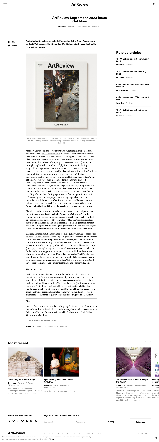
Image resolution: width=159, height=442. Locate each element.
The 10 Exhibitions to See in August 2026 (132, 60)
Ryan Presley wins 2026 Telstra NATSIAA (58, 380)
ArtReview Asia (122, 90)
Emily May (12, 383)
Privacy (51, 439)
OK (155, 438)
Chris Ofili (85, 312)
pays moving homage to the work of (48, 248)
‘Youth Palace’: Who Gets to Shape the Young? (132, 380)
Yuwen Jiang (120, 385)
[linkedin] (18, 421)
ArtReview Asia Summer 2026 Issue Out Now (132, 85)
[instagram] (9, 421)
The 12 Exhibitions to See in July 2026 (131, 72)
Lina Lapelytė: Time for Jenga (21, 379)
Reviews (21, 383)
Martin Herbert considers (63, 286)
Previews (71, 26)
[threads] (31, 421)
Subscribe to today (42, 320)
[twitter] (13, 421)
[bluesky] (22, 421)
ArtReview (62, 26)
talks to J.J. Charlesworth (37, 236)
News (56, 385)
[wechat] (36, 421)
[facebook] (27, 421)
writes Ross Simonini (51, 153)
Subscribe (140, 421)
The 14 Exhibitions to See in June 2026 (131, 111)
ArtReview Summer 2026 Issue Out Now (132, 98)
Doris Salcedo (48, 309)
